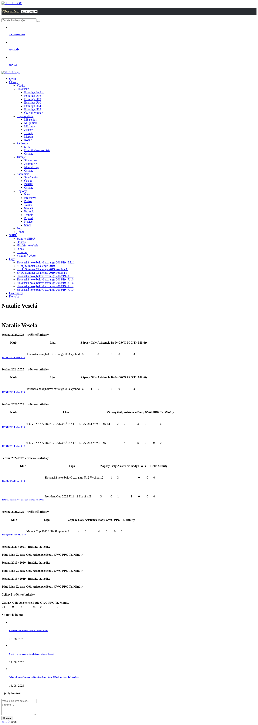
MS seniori (30, 119)
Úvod (12, 78)
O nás (20, 248)
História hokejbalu (28, 245)
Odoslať (7, 718)
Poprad (28, 218)
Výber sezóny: (11, 11)
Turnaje (28, 133)
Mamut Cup (31, 167)
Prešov (28, 201)
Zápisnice (22, 143)
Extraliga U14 (32, 106)
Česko (28, 180)
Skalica (28, 208)
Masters (28, 136)
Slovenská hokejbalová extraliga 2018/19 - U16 (45, 279)
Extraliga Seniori (34, 92)
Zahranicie (30, 163)
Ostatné (28, 153)
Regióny (22, 191)
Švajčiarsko (31, 177)
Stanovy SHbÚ (26, 238)
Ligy (12, 259)
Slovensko (23, 89)
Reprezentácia (25, 116)
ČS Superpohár (33, 112)
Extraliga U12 (32, 109)
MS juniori (30, 123)
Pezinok (29, 211)
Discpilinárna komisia (37, 150)
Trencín (28, 214)
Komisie (22, 252)
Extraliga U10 (32, 102)
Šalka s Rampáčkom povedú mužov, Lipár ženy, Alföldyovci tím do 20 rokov (44, 677)
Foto (19, 228)
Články (13, 82)
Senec (27, 225)
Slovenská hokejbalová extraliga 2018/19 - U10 (45, 289)
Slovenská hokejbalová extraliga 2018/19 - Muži (45, 262)
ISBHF (28, 184)
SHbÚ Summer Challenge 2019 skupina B (42, 272)
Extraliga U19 (32, 99)
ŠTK (27, 146)
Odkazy (21, 242)
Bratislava (30, 197)
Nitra (27, 194)
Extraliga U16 (32, 95)
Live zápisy (16, 293)
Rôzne (28, 140)
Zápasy (28, 129)
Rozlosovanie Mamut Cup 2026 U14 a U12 (28, 630)
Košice (28, 221)
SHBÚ (13, 235)
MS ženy (29, 126)
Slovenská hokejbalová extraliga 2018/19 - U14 (45, 282)
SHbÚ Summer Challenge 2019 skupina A (42, 269)
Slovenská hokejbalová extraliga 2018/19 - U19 (45, 276)
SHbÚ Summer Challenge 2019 (36, 265)
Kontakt (14, 296)
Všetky (21, 85)
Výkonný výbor (26, 255)
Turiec (28, 204)
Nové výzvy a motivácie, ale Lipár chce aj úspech (31, 654)
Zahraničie (23, 174)
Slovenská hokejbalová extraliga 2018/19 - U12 (45, 286)
